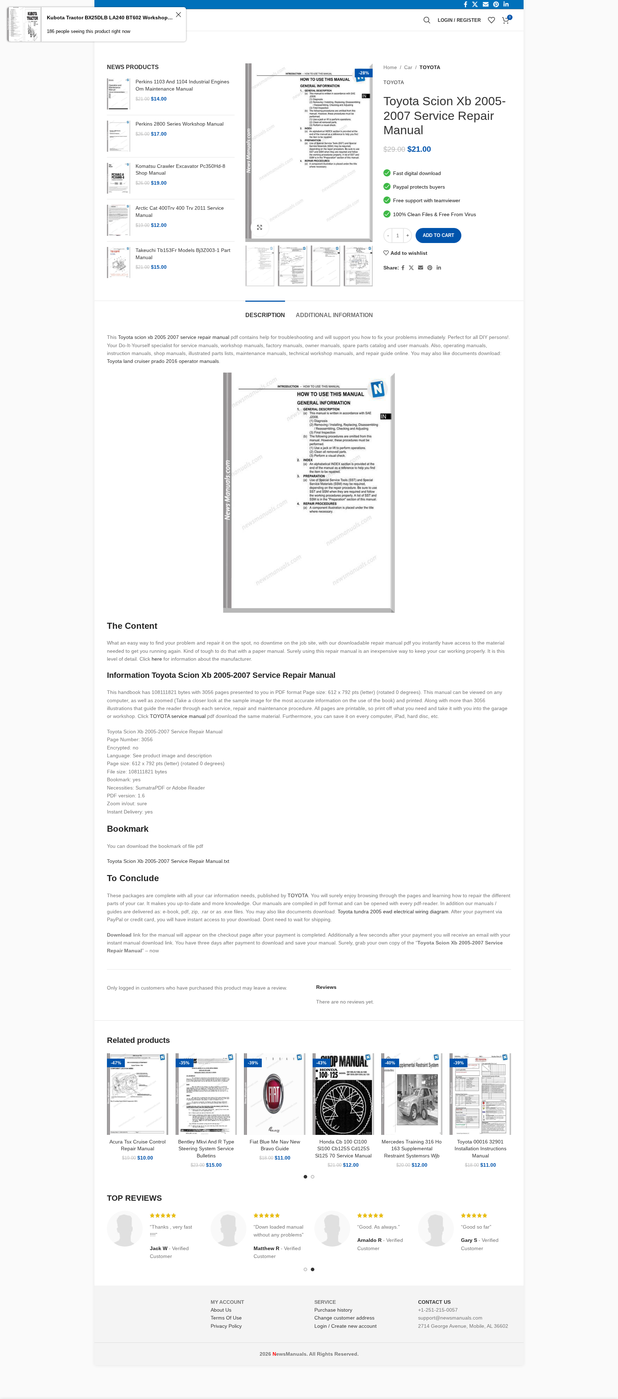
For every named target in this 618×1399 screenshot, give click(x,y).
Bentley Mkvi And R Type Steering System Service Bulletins (206, 1148)
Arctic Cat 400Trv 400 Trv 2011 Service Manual (180, 211)
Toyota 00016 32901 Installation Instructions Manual (480, 1148)
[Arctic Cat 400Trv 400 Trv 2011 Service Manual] (118, 220)
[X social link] (411, 268)
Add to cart (438, 235)
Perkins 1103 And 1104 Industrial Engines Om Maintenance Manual (182, 85)
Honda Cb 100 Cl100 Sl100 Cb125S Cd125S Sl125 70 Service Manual (343, 1148)
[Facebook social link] (403, 268)
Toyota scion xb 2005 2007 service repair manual (173, 337)
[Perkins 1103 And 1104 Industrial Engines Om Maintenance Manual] (118, 94)
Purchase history (333, 1310)
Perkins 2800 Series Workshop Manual (180, 124)
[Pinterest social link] (430, 268)
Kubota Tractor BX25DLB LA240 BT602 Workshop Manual (110, 17)
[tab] (265, 311)
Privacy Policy (226, 1326)
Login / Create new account (345, 1326)
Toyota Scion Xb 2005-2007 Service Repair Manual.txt (168, 861)
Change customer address (344, 1318)
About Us (221, 1310)
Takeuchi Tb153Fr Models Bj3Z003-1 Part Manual (183, 253)
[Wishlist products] (491, 20)
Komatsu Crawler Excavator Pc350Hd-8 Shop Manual (180, 169)
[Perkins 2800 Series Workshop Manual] (118, 136)
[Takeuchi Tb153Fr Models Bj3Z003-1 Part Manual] (118, 262)
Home (390, 67)
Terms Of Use (226, 1318)
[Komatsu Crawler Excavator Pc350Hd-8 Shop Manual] (118, 178)
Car (408, 67)
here (157, 659)
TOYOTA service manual (178, 716)
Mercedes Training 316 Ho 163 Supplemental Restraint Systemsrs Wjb (412, 1148)
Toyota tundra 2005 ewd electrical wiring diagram (393, 911)
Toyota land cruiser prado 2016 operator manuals (163, 361)
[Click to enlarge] (260, 227)
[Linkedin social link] (439, 268)
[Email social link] (420, 268)
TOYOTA (430, 67)
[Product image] (137, 1094)
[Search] (427, 20)
